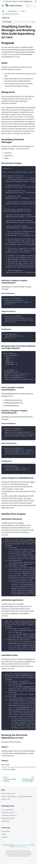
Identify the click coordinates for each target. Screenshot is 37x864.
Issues (3, 837)
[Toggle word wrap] (30, 168)
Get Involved (5, 831)
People (3, 834)
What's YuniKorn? (7, 794)
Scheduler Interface (8, 815)
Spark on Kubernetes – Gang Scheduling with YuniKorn (16, 797)
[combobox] (30, 5)
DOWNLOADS (28, 1)
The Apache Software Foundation (22, 845)
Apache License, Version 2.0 (20, 846)
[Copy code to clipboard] (33, 168)
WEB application (6, 818)
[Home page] (3, 11)
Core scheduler (6, 810)
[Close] (35, 1)
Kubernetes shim (7, 812)
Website (4, 821)
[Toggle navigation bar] (2, 5)
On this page (7, 22)
